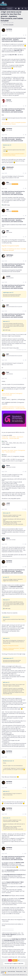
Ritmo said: (6, 513)
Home (3, 8)
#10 (25, 311)
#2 (25, 105)
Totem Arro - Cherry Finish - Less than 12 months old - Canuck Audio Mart (12, 437)
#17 (25, 757)
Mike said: (5, 321)
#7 (25, 236)
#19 (25, 814)
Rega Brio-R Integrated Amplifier (10, 246)
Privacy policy (19, 971)
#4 (25, 173)
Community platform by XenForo (14, 974)
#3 (25, 134)
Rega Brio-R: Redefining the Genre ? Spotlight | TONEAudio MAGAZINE (14, 649)
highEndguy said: (7, 292)
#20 (25, 853)
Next (14, 960)
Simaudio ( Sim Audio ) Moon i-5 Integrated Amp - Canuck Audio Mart (13, 451)
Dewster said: (6, 145)
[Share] (24, 35)
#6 (25, 215)
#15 (25, 544)
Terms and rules (11, 971)
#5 (25, 188)
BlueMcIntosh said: (7, 761)
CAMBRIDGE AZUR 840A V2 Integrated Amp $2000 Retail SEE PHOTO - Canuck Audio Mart (13, 407)
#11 (25, 360)
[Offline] (5, 30)
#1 (25, 35)
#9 (25, 282)
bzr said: (5, 577)
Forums (9, 8)
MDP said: (5, 682)
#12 (25, 378)
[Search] (25, 8)
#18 (25, 787)
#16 (25, 566)
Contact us (3, 971)
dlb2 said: (5, 638)
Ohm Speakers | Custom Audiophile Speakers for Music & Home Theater (14, 123)
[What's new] (22, 8)
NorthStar (4, 22)
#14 (25, 509)
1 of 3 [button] (10, 960)
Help (25, 971)
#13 (25, 471)
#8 (25, 261)
